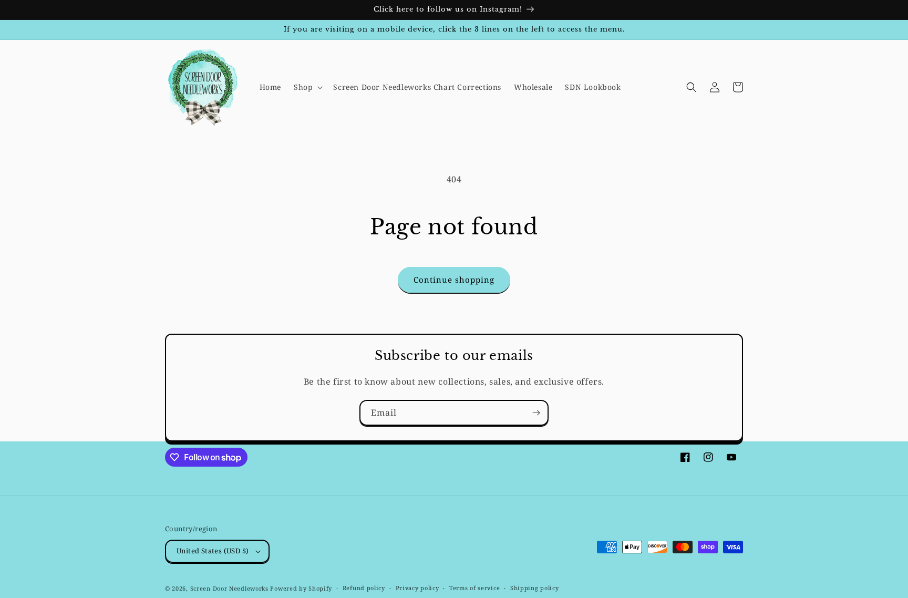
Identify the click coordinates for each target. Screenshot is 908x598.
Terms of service (474, 588)
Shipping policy (534, 588)
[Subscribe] (536, 413)
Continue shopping (454, 279)
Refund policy (364, 588)
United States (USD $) (213, 550)
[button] (307, 87)
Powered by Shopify (301, 588)
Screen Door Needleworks (229, 588)
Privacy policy (417, 588)
